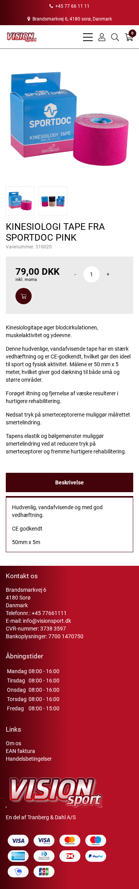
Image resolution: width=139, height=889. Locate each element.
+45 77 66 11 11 (72, 6)
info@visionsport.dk (47, 621)
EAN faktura (20, 751)
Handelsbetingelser (29, 759)
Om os (13, 743)
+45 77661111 (49, 613)
